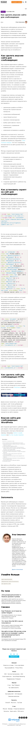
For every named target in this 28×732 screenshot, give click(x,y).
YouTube (19, 702)
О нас (9, 685)
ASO (22, 674)
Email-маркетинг (7, 676)
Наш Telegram (16, 685)
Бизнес (3, 11)
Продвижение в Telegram (14, 679)
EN (14, 654)
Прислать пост (14, 656)
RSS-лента (21, 711)
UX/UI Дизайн (18, 694)
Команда (10, 709)
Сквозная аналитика (13, 696)
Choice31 (7, 702)
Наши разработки (9, 667)
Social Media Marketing (19, 676)
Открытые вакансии (19, 709)
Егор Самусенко (19, 535)
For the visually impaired (16, 435)
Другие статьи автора (17, 569)
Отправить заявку (16, 2)
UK (26, 8)
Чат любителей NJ (14, 687)
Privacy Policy (19, 667)
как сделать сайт (6, 583)
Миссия (5, 709)
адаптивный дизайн (6, 579)
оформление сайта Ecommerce (9, 581)
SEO (5, 674)
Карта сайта (13, 711)
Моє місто (13, 702)
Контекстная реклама (13, 674)
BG (11, 654)
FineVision (17, 387)
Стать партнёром (19, 665)
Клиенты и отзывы (8, 665)
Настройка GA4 (9, 694)
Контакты (6, 711)
